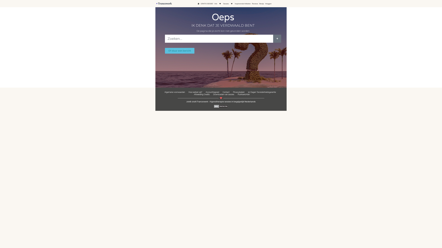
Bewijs (261, 4)
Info (215, 4)
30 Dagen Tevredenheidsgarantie (262, 92)
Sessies (226, 4)
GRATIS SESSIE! (207, 4)
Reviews (255, 4)
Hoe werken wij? (195, 92)
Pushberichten (244, 94)
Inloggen (268, 4)
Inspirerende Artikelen (243, 4)
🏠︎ (198, 4)
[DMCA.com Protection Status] (221, 107)
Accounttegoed (212, 92)
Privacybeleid (238, 92)
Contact (226, 92)
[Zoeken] (277, 39)
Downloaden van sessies (223, 94)
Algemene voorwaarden (174, 92)
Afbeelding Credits (202, 94)
